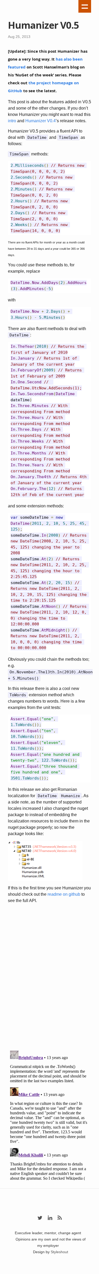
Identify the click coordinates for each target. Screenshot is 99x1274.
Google (49, 1271)
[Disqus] (49, 977)
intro (12, 121)
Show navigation (84, 6)
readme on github (64, 894)
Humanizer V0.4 (40, 121)
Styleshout (59, 1252)
